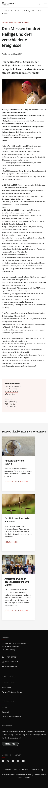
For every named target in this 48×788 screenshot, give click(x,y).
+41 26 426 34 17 (11, 657)
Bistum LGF (5, 712)
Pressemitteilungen (21, 22)
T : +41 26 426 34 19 (11, 391)
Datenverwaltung (37, 770)
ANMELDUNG (10, 744)
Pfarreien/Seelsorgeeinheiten (12, 692)
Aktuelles (8, 482)
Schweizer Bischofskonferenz (11, 716)
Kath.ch (4, 707)
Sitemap (8, 770)
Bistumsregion (7, 22)
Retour (6, 11)
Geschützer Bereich (8, 683)
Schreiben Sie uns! (11, 662)
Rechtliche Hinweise (21, 770)
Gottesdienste (6, 687)
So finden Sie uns (11, 666)
